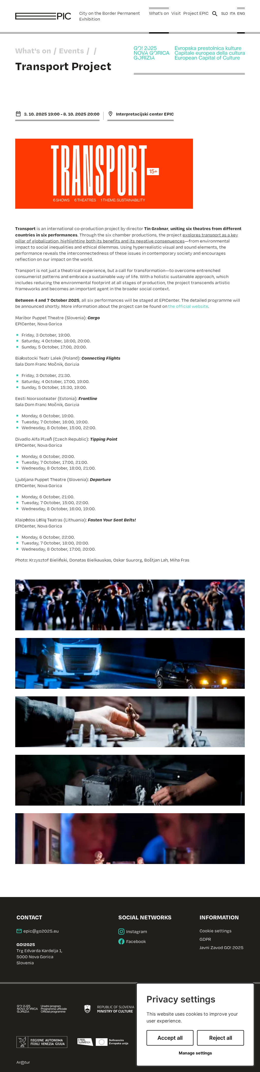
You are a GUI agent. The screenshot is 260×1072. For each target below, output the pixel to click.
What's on (159, 13)
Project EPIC (195, 13)
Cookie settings (216, 931)
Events (71, 50)
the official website (188, 306)
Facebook (136, 941)
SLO (224, 13)
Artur (23, 1062)
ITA (232, 13)
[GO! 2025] (189, 53)
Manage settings (195, 1053)
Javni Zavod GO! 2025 (221, 947)
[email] (38, 931)
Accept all (170, 1038)
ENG (241, 13)
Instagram (136, 931)
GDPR (205, 939)
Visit (176, 13)
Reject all (220, 1038)
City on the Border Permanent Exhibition (109, 16)
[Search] (214, 13)
